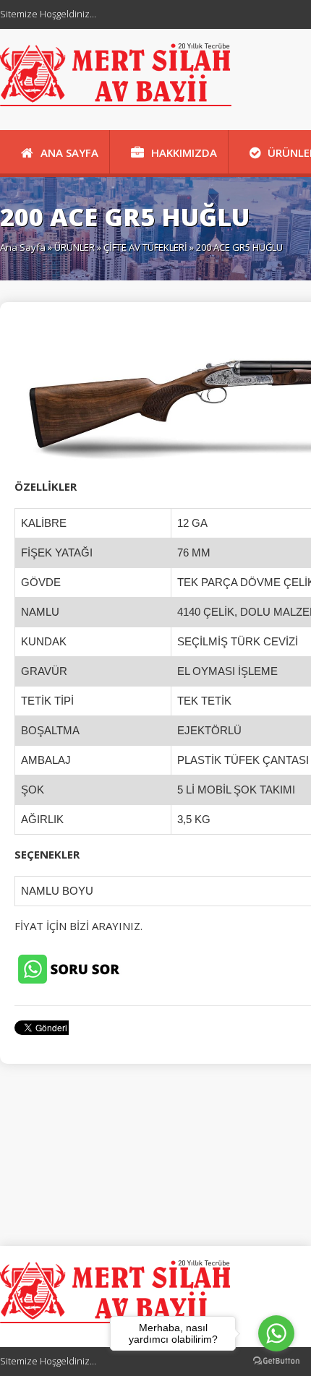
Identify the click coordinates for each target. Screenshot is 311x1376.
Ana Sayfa (23, 247)
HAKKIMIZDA (184, 152)
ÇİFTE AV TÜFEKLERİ (145, 247)
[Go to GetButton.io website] (276, 1361)
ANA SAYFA (69, 152)
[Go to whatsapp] (276, 1333)
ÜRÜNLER (74, 247)
